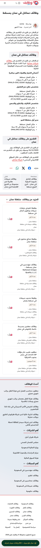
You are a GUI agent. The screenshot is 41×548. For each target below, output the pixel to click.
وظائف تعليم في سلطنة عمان (27, 340)
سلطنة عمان (15, 199)
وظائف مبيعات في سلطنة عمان (28, 225)
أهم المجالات (32, 463)
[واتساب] (17, 168)
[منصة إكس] (23, 168)
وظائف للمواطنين (31, 252)
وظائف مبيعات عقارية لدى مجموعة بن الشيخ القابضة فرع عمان (11, 183)
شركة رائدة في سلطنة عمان (26, 230)
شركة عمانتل (17, 160)
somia (22, 24)
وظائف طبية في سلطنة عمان (27, 368)
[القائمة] (5, 3)
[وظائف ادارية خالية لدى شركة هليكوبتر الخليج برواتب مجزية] (20, 415)
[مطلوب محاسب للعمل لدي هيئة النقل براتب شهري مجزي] (20, 392)
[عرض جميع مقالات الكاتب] (35, 25)
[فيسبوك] (29, 168)
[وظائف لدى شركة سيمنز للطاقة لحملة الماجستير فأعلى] (20, 423)
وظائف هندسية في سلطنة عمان (28, 285)
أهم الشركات (32, 430)
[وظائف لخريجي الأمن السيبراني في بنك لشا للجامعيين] (20, 407)
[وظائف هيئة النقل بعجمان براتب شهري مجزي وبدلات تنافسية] (20, 400)
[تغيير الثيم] (17, 3)
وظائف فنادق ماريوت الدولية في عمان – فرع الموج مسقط (31, 183)
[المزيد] (11, 168)
